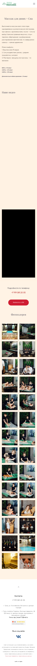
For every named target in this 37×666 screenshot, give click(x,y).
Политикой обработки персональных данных (18, 656)
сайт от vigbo (18, 661)
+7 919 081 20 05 (18, 600)
